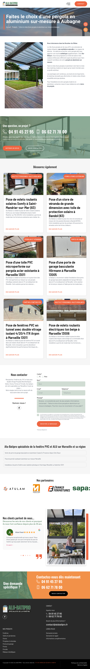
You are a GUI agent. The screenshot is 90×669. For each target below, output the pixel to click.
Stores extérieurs (77, 176)
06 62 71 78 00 (54, 132)
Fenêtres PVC (36, 302)
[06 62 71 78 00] (38, 132)
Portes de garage (77, 239)
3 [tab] (25, 555)
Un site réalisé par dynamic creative (45, 663)
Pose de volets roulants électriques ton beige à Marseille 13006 (64, 329)
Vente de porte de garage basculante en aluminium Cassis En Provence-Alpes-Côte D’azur (33, 453)
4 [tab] (28, 555)
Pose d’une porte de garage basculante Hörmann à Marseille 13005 (62, 268)
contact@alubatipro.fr (57, 624)
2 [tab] (23, 555)
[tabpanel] (23, 537)
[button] (68, 4)
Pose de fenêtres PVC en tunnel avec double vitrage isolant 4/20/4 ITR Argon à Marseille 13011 (23, 331)
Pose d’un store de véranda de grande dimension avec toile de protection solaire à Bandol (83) (64, 207)
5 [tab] (30, 555)
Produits (14, 27)
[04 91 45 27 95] (5, 132)
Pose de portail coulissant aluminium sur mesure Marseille (23, 459)
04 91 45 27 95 (21, 132)
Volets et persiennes (20, 176)
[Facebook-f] (19, 408)
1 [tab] (21, 555)
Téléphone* (65, 389)
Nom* (38, 380)
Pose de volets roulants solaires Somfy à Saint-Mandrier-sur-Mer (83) (21, 203)
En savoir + (9, 545)
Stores (67, 176)
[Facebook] (5, 617)
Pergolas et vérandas (33, 239)
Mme (45, 377)
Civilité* (39, 374)
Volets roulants (35, 176)
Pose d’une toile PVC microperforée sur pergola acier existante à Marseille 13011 (22, 268)
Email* (39, 389)
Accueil (8, 27)
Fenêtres (27, 302)
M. (40, 377)
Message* (40, 398)
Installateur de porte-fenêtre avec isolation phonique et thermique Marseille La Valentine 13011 (34, 465)
